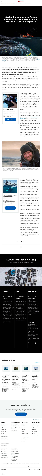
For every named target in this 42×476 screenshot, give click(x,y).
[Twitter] (37, 469)
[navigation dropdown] (40, 1)
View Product (6, 321)
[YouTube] (39, 469)
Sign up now (21, 414)
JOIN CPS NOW (10, 119)
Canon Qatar (4, 469)
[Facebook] (29, 469)
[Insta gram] (31, 469)
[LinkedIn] (34, 469)
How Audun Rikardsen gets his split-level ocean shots (16, 378)
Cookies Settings (25, 466)
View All (36, 362)
